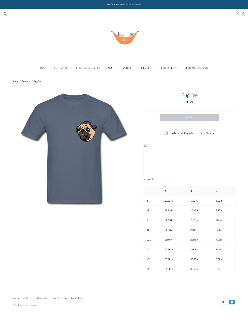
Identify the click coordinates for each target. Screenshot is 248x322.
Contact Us (27, 297)
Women (127, 68)
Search (15, 297)
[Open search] (5, 14)
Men (110, 68)
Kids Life (146, 68)
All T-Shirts (60, 68)
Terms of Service (59, 297)
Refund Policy (42, 297)
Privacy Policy (77, 297)
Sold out (189, 117)
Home (43, 68)
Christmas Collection (88, 68)
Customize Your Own (196, 68)
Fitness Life (167, 68)
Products (26, 81)
